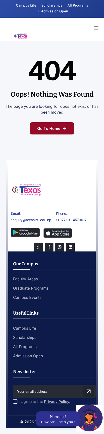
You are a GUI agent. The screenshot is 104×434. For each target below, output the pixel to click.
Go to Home (48, 128)
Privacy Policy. (57, 401)
